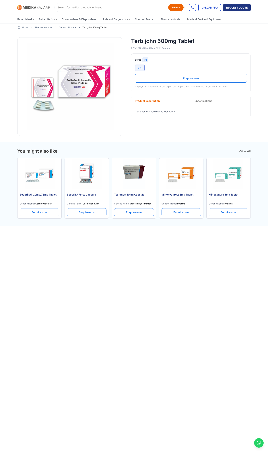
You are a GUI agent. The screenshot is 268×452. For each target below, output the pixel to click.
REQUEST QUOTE (237, 7)
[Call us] (192, 7)
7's (139, 67)
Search (176, 7)
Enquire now (191, 78)
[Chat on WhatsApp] (259, 443)
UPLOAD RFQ (210, 7)
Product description (147, 100)
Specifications (203, 100)
